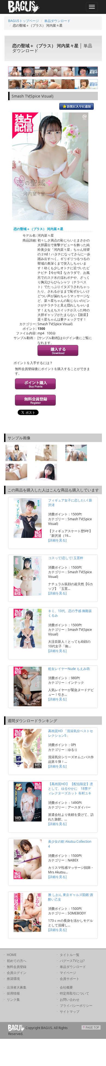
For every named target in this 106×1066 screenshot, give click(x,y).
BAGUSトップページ (23, 20)
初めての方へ (16, 960)
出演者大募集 (16, 987)
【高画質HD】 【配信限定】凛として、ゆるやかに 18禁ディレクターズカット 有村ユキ (70, 788)
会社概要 (66, 987)
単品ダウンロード (57, 20)
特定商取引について (74, 993)
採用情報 (13, 993)
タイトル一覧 (69, 954)
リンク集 (13, 999)
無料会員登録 (16, 966)
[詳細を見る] (57, 540)
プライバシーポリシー (76, 1005)
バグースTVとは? (72, 960)
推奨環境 (13, 978)
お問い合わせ (69, 999)
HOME (12, 954)
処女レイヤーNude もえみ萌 (69, 668)
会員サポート (69, 978)
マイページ (68, 972)
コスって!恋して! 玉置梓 (65, 558)
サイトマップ (69, 1011)
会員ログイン (16, 972)
